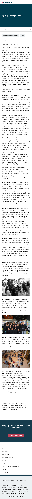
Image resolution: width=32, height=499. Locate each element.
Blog (23, 35)
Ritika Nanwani (8, 41)
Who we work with (7, 457)
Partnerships (5, 454)
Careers (4, 469)
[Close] (30, 477)
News (3, 463)
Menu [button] (26, 2)
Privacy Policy (19, 493)
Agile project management (10, 35)
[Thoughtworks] (7, 2)
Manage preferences (16, 496)
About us (4, 448)
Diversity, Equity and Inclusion (10, 466)
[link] (16, 435)
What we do (5, 451)
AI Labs (4, 460)
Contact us (5, 472)
